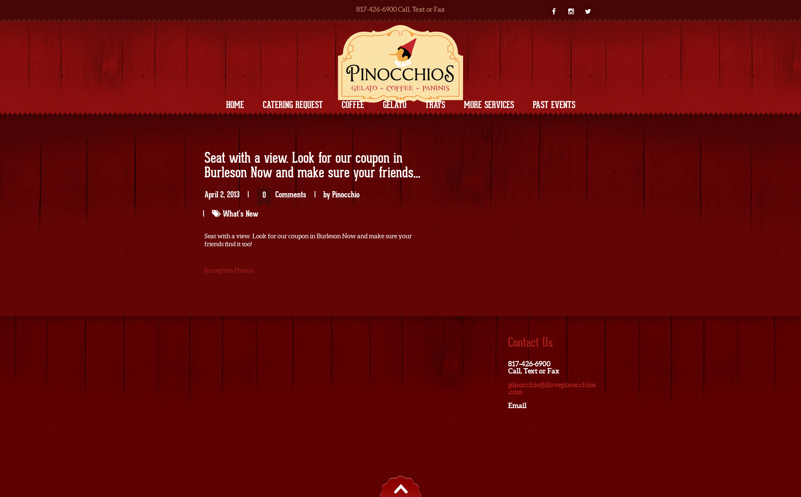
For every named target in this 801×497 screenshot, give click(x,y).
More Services (489, 105)
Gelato (394, 105)
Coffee (353, 105)
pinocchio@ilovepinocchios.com (552, 388)
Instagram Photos (228, 270)
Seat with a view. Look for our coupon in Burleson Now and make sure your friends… (312, 166)
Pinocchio (346, 194)
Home (235, 105)
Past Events (554, 105)
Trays (435, 105)
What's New (240, 213)
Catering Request (293, 105)
